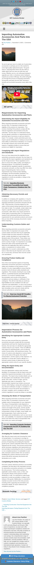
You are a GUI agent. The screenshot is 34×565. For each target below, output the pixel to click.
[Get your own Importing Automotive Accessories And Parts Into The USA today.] (17, 106)
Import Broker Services (14, 499)
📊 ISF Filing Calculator (17, 556)
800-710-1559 (6, 3)
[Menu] (4, 29)
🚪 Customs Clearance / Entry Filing (17, 561)
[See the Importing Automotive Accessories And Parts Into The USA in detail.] (17, 323)
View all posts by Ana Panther (13, 551)
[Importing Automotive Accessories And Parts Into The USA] (8, 54)
